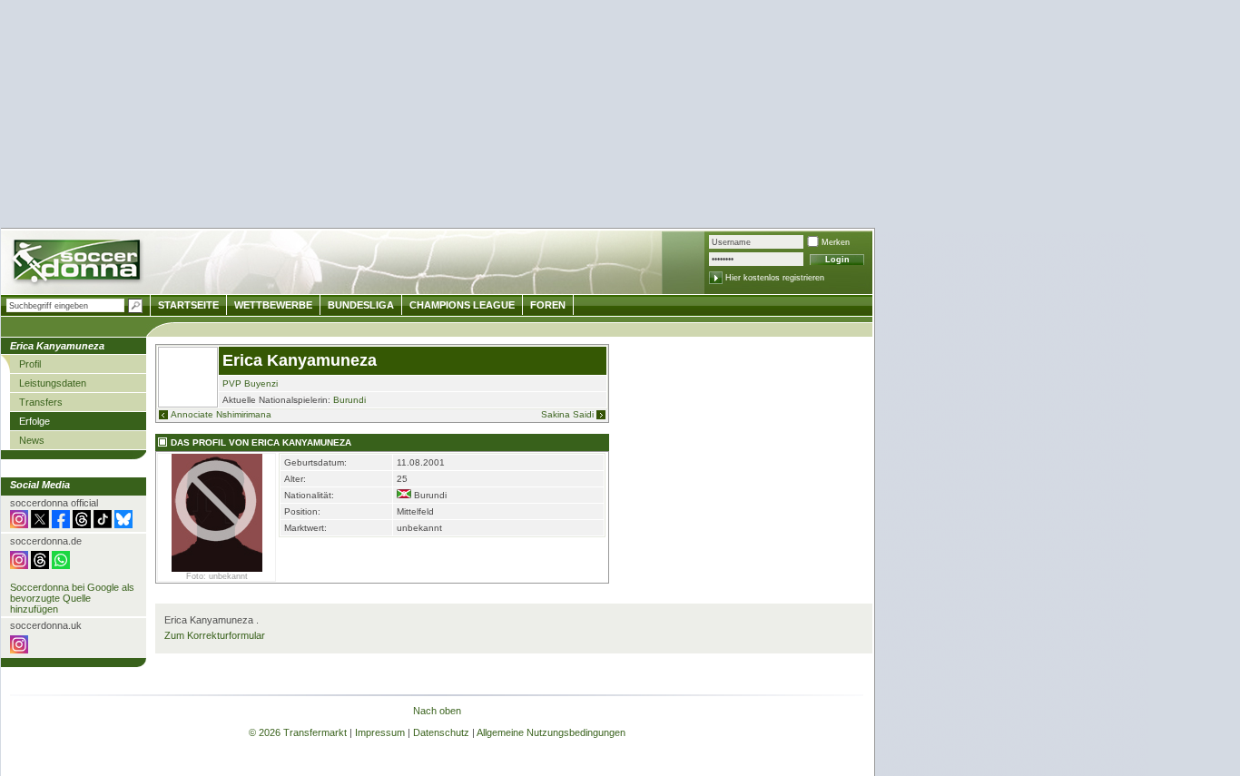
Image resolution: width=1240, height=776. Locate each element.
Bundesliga (361, 305)
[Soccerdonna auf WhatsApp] (61, 565)
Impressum (380, 732)
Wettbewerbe (273, 305)
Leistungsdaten (52, 383)
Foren (548, 305)
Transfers (41, 402)
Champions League (462, 305)
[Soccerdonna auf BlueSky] (123, 524)
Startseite (188, 305)
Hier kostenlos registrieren (774, 277)
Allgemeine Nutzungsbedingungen (551, 732)
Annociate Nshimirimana (221, 414)
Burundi (349, 400)
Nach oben (437, 710)
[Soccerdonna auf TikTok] (102, 524)
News (31, 440)
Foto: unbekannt (217, 576)
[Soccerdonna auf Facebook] (61, 524)
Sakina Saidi (567, 414)
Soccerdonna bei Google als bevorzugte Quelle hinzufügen (72, 598)
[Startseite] (78, 264)
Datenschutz (441, 732)
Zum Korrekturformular (214, 635)
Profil (30, 364)
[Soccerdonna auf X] (40, 524)
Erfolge (34, 421)
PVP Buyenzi (250, 383)
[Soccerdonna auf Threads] (82, 524)
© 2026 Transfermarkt (298, 732)
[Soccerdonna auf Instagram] (19, 524)
